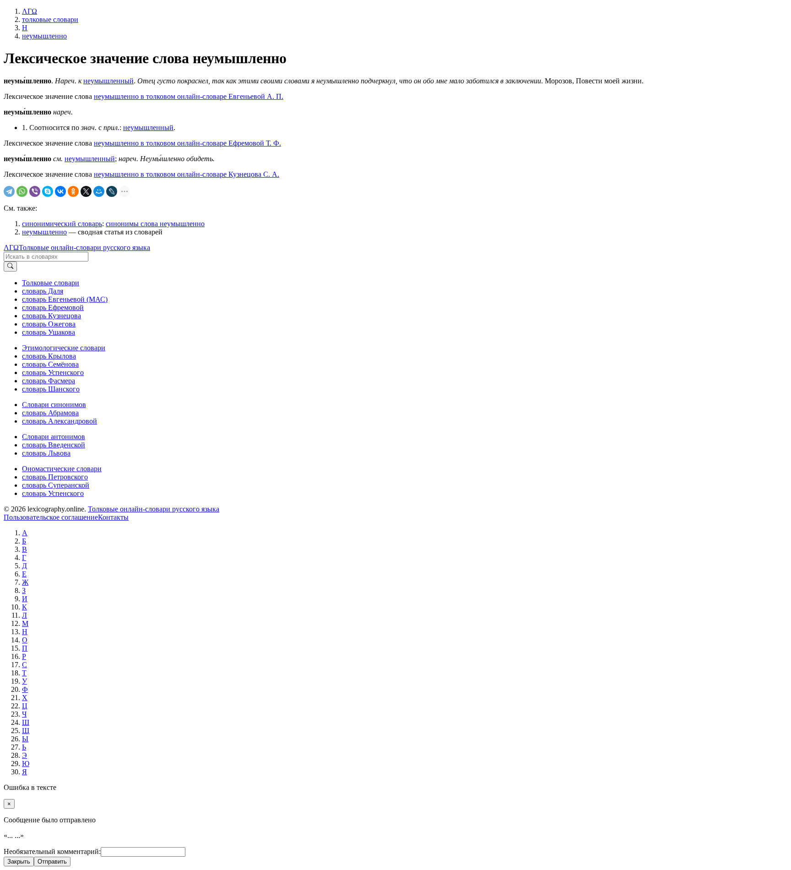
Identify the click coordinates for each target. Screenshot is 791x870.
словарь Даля (42, 291)
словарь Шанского (51, 389)
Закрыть (18, 861)
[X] (86, 191)
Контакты (113, 517)
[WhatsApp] (21, 191)
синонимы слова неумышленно (155, 224)
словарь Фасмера (48, 381)
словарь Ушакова (48, 332)
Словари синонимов (54, 404)
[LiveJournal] (111, 191)
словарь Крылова (49, 356)
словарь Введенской (53, 445)
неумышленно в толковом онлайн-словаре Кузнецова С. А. (186, 174)
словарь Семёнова (50, 364)
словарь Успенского (53, 372)
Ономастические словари (62, 469)
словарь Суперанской (55, 485)
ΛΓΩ (11, 247)
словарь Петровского (55, 477)
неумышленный (108, 81)
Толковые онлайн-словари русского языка (84, 247)
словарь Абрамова (50, 413)
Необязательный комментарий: (52, 851)
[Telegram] (9, 191)
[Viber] (34, 191)
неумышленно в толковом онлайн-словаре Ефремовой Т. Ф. (187, 143)
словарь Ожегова (49, 324)
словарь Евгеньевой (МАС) (65, 299)
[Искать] (10, 266)
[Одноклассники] (73, 191)
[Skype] (47, 191)
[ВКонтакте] (60, 191)
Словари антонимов (53, 436)
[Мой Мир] (98, 191)
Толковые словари (50, 283)
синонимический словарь (62, 224)
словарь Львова (46, 453)
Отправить (52, 861)
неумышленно (44, 232)
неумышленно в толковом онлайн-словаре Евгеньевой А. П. (188, 96)
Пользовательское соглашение (51, 517)
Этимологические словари (63, 348)
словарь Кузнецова (51, 316)
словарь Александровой (59, 421)
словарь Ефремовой (53, 307)
